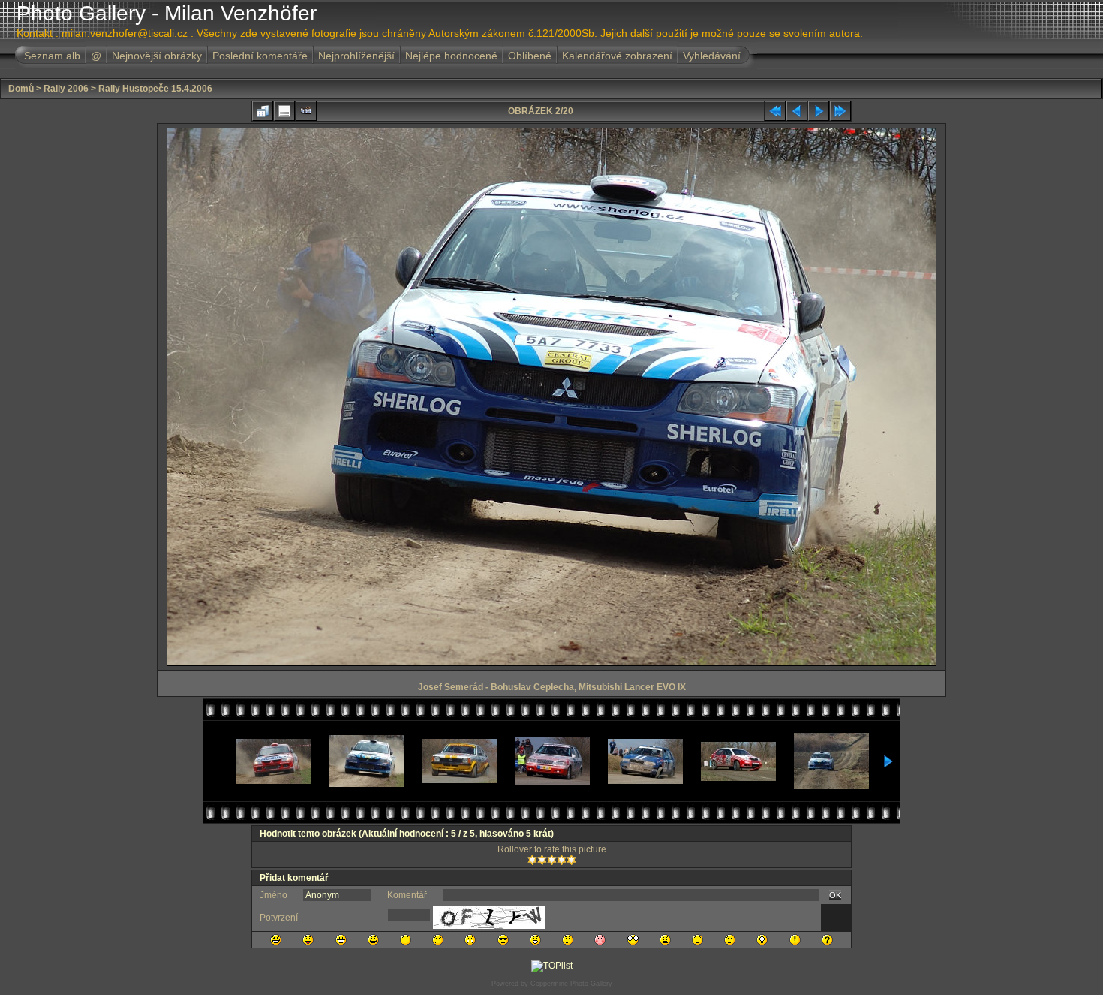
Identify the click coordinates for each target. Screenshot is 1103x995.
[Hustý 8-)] (503, 939)
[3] (552, 860)
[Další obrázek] (818, 111)
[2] (542, 860)
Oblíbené (530, 56)
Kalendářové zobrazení (617, 56)
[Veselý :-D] (341, 939)
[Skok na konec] (840, 111)
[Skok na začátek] (775, 111)
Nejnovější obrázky (157, 56)
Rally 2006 (66, 88)
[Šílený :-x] (665, 939)
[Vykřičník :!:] (795, 939)
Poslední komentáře (260, 56)
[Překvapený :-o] (535, 939)
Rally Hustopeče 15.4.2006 (155, 88)
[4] (562, 860)
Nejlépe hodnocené (451, 56)
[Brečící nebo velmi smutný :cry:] (470, 939)
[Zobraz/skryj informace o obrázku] (284, 111)
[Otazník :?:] (827, 939)
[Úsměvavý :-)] (373, 939)
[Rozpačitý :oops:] (600, 939)
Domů (21, 88)
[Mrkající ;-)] (729, 939)
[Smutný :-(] (437, 939)
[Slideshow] (306, 111)
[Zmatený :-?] (567, 939)
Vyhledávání (712, 56)
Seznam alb (52, 56)
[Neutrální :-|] (405, 939)
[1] (532, 860)
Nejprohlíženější (356, 56)
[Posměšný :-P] (308, 939)
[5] (571, 860)
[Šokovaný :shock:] (633, 939)
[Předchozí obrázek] (796, 111)
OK (835, 895)
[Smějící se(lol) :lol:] (275, 939)
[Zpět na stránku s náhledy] (262, 111)
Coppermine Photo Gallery (571, 983)
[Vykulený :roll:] (697, 939)
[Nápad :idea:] (762, 939)
